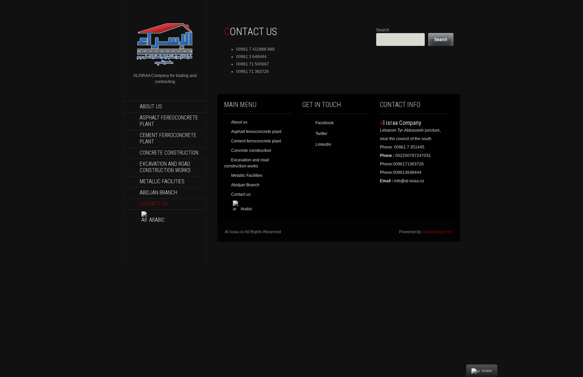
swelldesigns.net (437, 232)
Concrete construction (169, 153)
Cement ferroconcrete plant (168, 138)
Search (382, 30)
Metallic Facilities (162, 181)
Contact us (154, 203)
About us (151, 106)
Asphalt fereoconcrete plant (169, 120)
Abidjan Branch (158, 192)
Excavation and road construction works (165, 167)
